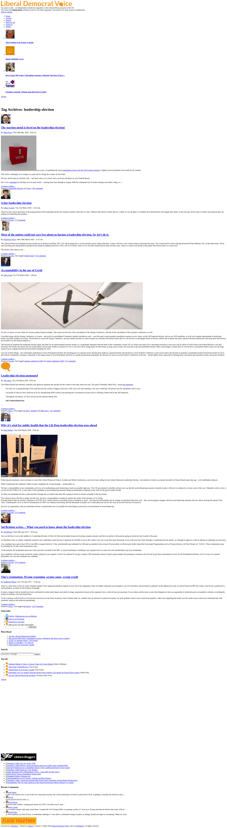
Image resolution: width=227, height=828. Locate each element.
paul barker (12, 792)
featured (34, 411)
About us (9, 25)
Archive (9, 18)
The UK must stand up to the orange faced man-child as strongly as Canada (45, 783)
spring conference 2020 (55, 361)
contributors (79, 826)
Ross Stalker (8, 430)
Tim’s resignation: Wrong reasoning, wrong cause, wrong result (39, 576)
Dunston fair (25, 776)
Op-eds (11, 220)
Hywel (10, 797)
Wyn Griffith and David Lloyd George (55, 768)
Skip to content (6, 12)
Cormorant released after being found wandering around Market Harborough (48, 780)
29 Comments (20, 562)
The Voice (7, 381)
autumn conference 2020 (33, 361)
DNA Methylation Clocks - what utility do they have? (39, 772)
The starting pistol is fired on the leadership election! (33, 127)
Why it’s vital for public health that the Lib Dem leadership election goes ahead (49, 425)
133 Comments (37, 606)
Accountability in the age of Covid (21, 270)
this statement (128, 385)
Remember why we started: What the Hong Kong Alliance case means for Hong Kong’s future (43, 673)
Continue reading (8, 186)
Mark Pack (8, 133)
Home (8, 16)
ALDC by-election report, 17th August (23, 641)
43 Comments (40, 256)
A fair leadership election (16, 202)
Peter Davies (12, 802)
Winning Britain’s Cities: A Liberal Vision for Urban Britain (30, 664)
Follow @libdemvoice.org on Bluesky (22, 616)
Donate (8, 20)
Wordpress (14, 826)
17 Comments (20, 220)
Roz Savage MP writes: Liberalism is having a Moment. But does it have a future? (39, 638)
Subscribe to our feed (16, 622)
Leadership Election (15, 188)
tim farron (27, 606)
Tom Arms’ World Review (18, 667)
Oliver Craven (9, 208)
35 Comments (70, 361)
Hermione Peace (10, 239)
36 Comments (55, 411)
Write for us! (10, 22)
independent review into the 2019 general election (81, 170)
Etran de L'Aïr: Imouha (28, 770)
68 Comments (38, 188)
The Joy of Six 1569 (27, 763)
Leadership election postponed (19, 375)
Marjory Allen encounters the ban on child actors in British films (44, 766)
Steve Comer (13, 807)
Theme (8, 27)
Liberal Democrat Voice (60, 826)
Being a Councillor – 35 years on (21, 643)
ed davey (26, 411)
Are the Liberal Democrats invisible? (22, 636)
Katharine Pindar (10, 582)
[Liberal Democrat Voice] (36, 6)
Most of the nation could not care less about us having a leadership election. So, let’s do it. (55, 234)
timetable (13, 182)
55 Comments (20, 513)
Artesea (30, 826)
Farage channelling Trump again (28, 774)
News (29, 188)
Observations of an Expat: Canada (21, 645)
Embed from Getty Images (9, 434)
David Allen (12, 812)
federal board (29, 256)
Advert (3, 97)
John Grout (8, 275)
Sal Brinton (8, 532)
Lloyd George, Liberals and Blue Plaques (35, 778)
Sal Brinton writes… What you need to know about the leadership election (46, 527)
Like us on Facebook (16, 619)
